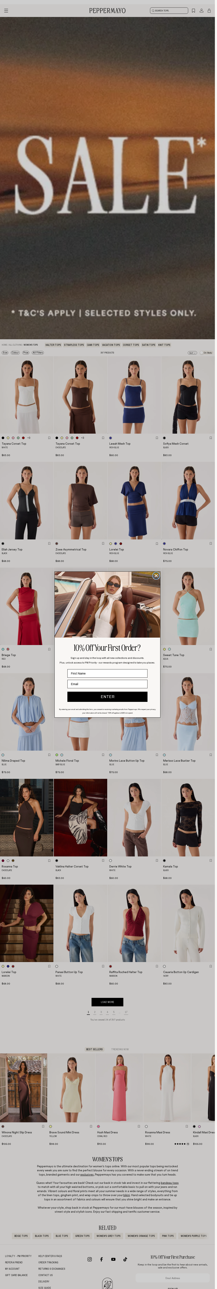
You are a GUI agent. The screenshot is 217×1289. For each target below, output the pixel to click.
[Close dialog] (156, 575)
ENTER (107, 697)
